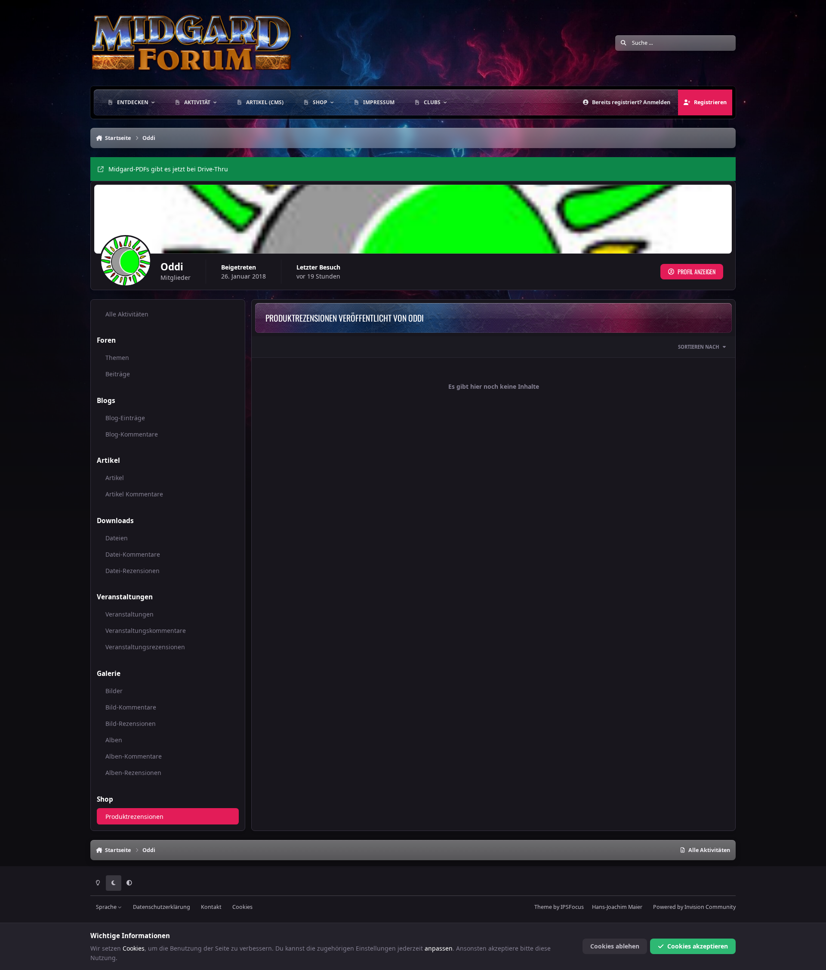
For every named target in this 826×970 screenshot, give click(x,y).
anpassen (439, 948)
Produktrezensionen (134, 816)
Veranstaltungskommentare (145, 630)
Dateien (116, 538)
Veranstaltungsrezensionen (145, 647)
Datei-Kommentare (132, 554)
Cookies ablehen (614, 946)
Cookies (242, 907)
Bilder (114, 691)
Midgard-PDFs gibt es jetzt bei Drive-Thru (168, 169)
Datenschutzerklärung (161, 907)
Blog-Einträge (125, 418)
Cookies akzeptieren (697, 946)
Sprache (107, 907)
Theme (543, 907)
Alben (113, 740)
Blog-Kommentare (131, 434)
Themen (117, 357)
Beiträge (117, 374)
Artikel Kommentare (134, 494)
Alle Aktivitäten (126, 314)
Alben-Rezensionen (133, 773)
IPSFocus (572, 907)
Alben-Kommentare (133, 756)
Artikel (114, 478)
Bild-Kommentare (130, 707)
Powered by (694, 907)
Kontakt (211, 907)
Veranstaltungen (129, 614)
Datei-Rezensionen (132, 571)
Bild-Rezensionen (130, 723)
